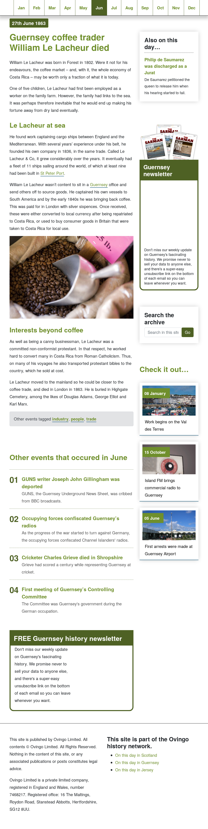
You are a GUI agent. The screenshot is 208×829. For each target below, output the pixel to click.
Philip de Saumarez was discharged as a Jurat (165, 66)
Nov (176, 8)
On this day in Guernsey (137, 762)
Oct (160, 8)
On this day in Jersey (134, 770)
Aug (129, 8)
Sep (145, 8)
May (83, 8)
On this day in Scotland (136, 755)
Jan (21, 8)
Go (187, 332)
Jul (114, 8)
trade (91, 419)
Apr (67, 8)
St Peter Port (52, 173)
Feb (36, 8)
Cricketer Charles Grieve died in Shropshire (72, 557)
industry (60, 419)
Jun (99, 8)
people (77, 419)
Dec (191, 8)
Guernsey (99, 184)
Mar (52, 8)
